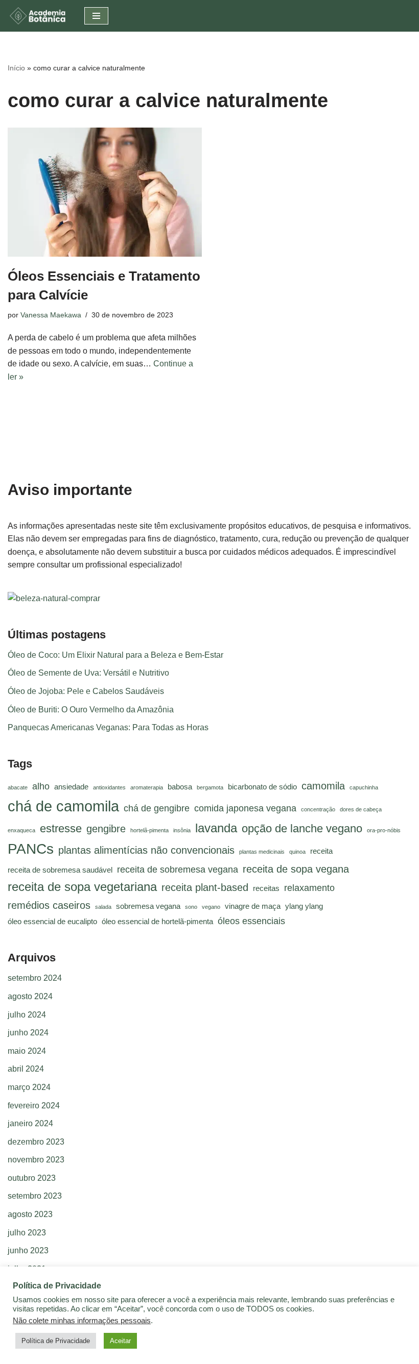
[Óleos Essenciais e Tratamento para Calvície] (105, 192)
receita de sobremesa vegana (177, 869)
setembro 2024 (35, 978)
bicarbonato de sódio (262, 787)
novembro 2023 (36, 1159)
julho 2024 (27, 1014)
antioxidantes (109, 787)
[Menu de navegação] (96, 15)
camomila (323, 785)
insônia (182, 830)
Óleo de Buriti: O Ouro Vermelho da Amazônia (91, 709)
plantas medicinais (262, 852)
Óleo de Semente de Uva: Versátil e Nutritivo (88, 672)
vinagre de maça (253, 906)
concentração (318, 809)
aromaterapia (146, 787)
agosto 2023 (30, 1214)
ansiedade (71, 787)
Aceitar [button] (120, 1341)
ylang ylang (304, 906)
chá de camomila (63, 806)
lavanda (216, 828)
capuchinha (364, 787)
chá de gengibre (157, 808)
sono (191, 907)
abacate (18, 787)
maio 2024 (27, 1051)
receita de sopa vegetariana (82, 887)
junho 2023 (28, 1250)
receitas (266, 888)
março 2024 (29, 1087)
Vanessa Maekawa (50, 315)
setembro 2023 (35, 1196)
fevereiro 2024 (34, 1105)
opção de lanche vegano (302, 828)
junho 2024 (28, 1032)
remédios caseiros (49, 905)
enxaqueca (21, 830)
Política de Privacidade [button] (55, 1341)
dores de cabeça (361, 809)
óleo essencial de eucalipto (52, 921)
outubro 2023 (32, 1178)
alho (41, 786)
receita (321, 851)
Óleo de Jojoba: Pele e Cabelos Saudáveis (86, 691)
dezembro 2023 (36, 1141)
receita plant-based (204, 887)
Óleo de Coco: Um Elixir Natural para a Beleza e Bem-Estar (115, 655)
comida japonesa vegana (245, 808)
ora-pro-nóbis (384, 830)
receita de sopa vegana (296, 869)
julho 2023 (27, 1232)
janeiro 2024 (30, 1123)
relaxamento (309, 888)
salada (103, 907)
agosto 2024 (30, 996)
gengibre (106, 828)
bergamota (210, 787)
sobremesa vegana (148, 906)
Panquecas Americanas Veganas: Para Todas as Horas (108, 727)
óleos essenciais (251, 921)
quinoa (297, 852)
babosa (180, 787)
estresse (61, 828)
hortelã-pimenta (149, 830)
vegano (211, 907)
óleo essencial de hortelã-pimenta (157, 921)
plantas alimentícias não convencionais (146, 850)
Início (16, 68)
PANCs (31, 849)
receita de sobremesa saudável (60, 870)
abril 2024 (26, 1068)
